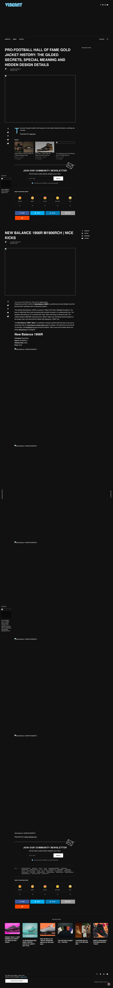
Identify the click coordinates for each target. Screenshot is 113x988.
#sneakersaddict (69, 872)
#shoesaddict (25, 872)
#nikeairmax (60, 869)
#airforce (34, 868)
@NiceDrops (23, 330)
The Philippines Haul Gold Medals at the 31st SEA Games (65, 154)
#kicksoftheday (34, 869)
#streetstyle (45, 873)
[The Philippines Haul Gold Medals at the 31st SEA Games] (65, 147)
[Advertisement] (56, 23)
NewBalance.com (31, 327)
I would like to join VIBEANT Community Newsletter (46, 183)
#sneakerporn (59, 872)
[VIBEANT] (14, 5)
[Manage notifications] (108, 984)
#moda (45, 869)
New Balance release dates (36, 325)
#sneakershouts (26, 873)
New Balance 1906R (41, 304)
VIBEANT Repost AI (16, 69)
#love (40, 869)
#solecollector (36, 873)
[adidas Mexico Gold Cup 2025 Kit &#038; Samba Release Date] (24, 147)
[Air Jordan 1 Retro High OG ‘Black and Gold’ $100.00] (44, 147)
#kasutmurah (25, 869)
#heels (40, 868)
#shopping (32, 872)
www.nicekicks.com (30, 837)
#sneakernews (50, 872)
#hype (45, 868)
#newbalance (52, 869)
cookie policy (23, 977)
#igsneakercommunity (54, 868)
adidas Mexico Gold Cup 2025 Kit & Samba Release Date (24, 154)
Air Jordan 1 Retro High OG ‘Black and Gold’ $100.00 (43, 154)
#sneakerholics (41, 872)
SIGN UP (58, 178)
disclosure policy (44, 302)
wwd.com (32, 134)
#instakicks (64, 868)
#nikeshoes (68, 869)
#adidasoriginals (26, 868)
